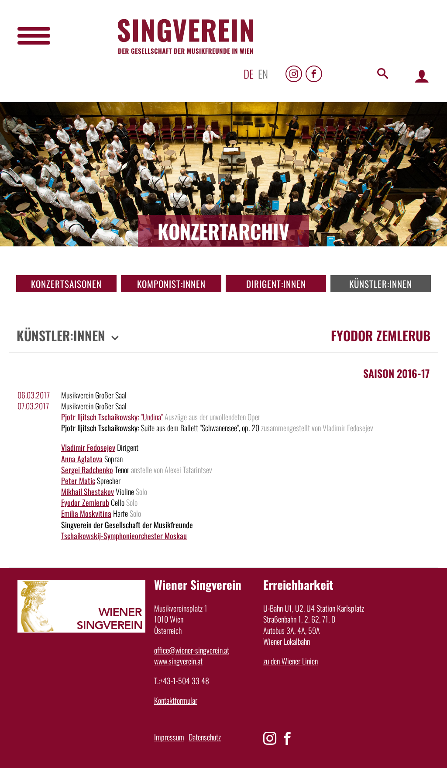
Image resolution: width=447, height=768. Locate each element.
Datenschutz (205, 737)
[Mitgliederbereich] (422, 75)
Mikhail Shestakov (87, 491)
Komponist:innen (171, 284)
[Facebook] (314, 74)
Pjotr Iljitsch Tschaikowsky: (100, 416)
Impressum (169, 737)
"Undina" (152, 416)
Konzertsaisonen (66, 284)
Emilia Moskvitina (86, 513)
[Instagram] (293, 74)
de (249, 74)
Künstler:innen (380, 284)
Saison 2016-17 (396, 373)
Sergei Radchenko (87, 469)
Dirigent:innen (276, 284)
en (263, 74)
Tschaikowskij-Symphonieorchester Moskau (124, 535)
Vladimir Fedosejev (88, 447)
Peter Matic (78, 480)
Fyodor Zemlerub (85, 502)
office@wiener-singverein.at (191, 650)
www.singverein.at (178, 661)
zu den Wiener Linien (290, 661)
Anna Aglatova (82, 458)
